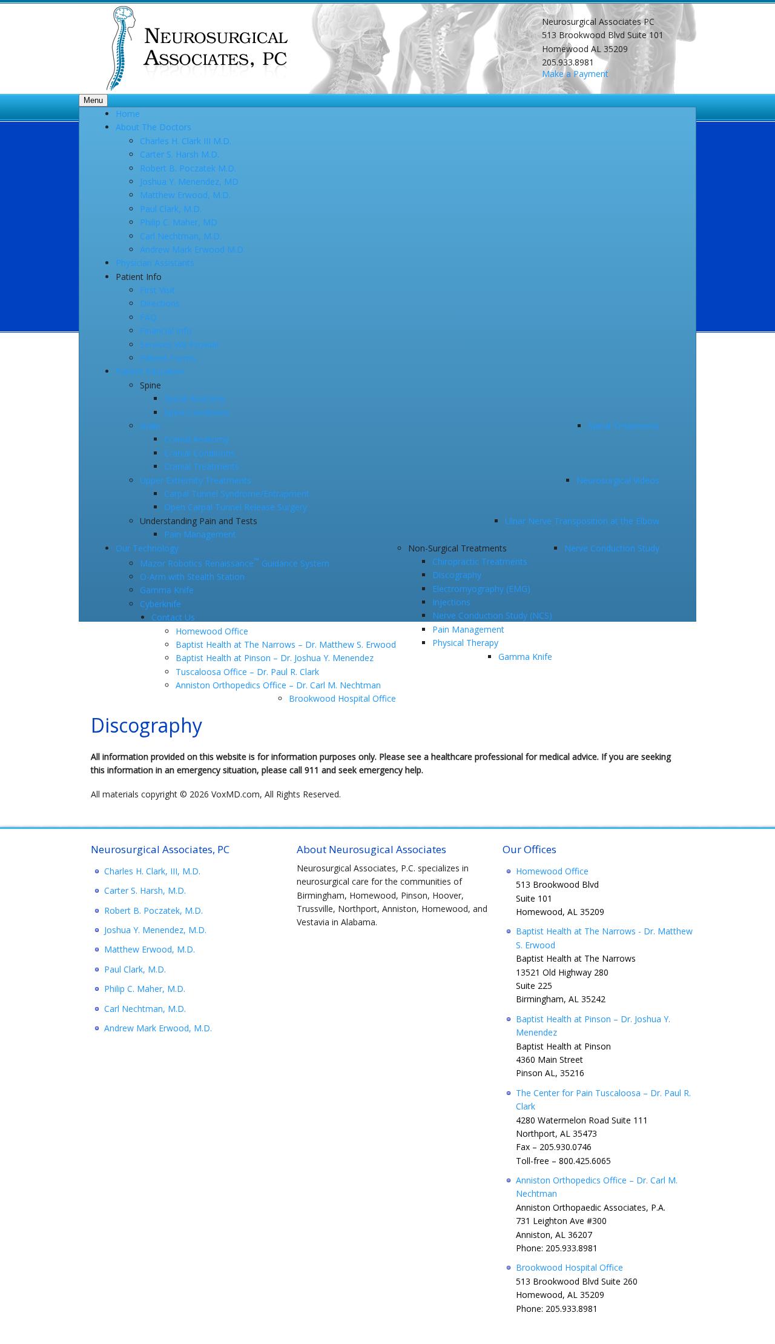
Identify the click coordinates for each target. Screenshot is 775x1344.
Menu (93, 100)
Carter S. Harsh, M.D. (145, 890)
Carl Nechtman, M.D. (145, 1008)
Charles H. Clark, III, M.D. (152, 871)
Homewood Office (552, 871)
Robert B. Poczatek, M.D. (153, 910)
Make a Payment (575, 73)
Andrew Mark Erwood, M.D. (158, 1028)
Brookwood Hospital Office (569, 1267)
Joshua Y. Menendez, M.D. (155, 930)
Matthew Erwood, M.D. (149, 949)
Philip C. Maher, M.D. (144, 988)
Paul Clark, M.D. (135, 969)
